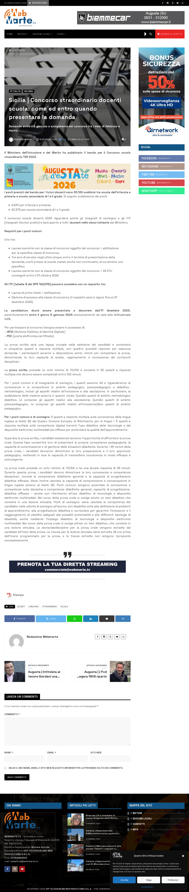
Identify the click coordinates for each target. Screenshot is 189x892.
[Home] (10, 50)
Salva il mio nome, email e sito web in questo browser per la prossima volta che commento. (66, 767)
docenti (21, 606)
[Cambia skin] (145, 34)
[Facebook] (163, 3)
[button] (183, 855)
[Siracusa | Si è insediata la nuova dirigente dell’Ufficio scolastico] (75, 819)
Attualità (20, 50)
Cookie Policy (147, 886)
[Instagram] (168, 3)
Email (51, 752)
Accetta (124, 880)
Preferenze (173, 880)
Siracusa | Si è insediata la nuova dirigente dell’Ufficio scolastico (101, 817)
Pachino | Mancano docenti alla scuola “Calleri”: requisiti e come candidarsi (103, 847)
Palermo (28, 91)
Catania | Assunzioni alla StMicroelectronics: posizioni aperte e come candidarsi (102, 832)
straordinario (49, 606)
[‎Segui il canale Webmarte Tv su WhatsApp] (182, 3)
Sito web (96, 752)
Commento (12, 714)
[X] (173, 3)
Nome (8, 752)
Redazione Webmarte (42, 637)
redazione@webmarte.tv (24, 861)
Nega (148, 880)
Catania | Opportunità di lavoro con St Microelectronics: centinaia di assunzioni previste (103, 862)
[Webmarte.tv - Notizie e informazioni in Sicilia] (20, 18)
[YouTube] (178, 3)
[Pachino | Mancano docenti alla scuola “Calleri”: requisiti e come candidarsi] (75, 850)
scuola (64, 606)
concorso (33, 606)
